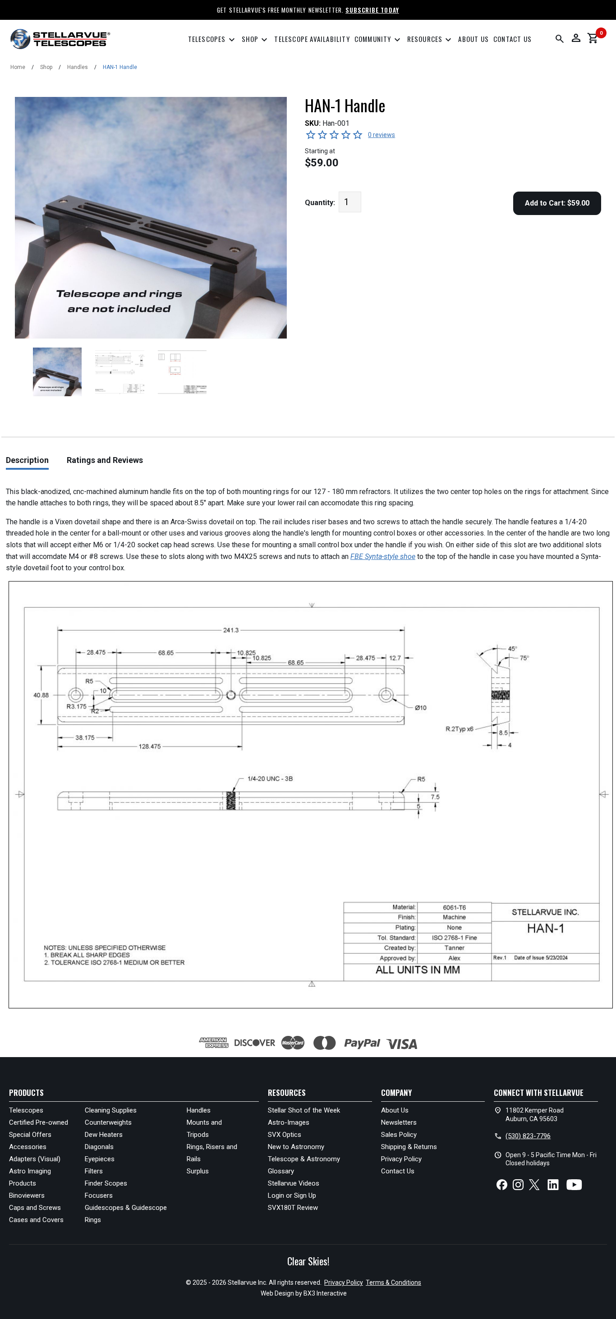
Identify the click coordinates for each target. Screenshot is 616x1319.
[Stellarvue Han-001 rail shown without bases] (119, 372)
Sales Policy (399, 1135)
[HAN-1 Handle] (57, 372)
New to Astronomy (296, 1147)
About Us (473, 39)
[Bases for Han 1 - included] (182, 372)
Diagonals (99, 1147)
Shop (256, 40)
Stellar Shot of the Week (304, 1110)
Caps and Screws (35, 1208)
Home (17, 67)
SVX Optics (284, 1135)
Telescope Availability (311, 39)
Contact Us (512, 39)
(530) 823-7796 (528, 1136)
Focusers (99, 1195)
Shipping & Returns (409, 1147)
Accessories (27, 1147)
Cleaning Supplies (111, 1110)
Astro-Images (288, 1122)
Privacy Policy (401, 1159)
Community (378, 40)
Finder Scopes (106, 1183)
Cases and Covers (36, 1220)
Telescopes (212, 40)
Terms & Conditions (393, 1282)
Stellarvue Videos (293, 1183)
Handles (77, 67)
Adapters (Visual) (34, 1159)
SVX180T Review (293, 1208)
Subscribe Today (372, 9)
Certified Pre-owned (38, 1122)
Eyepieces (100, 1159)
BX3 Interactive (325, 1293)
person (576, 38)
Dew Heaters (104, 1135)
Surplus (198, 1171)
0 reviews (381, 134)
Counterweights (108, 1122)
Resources (430, 40)
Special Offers (30, 1135)
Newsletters (399, 1122)
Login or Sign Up (292, 1195)
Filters (94, 1171)
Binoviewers (27, 1195)
